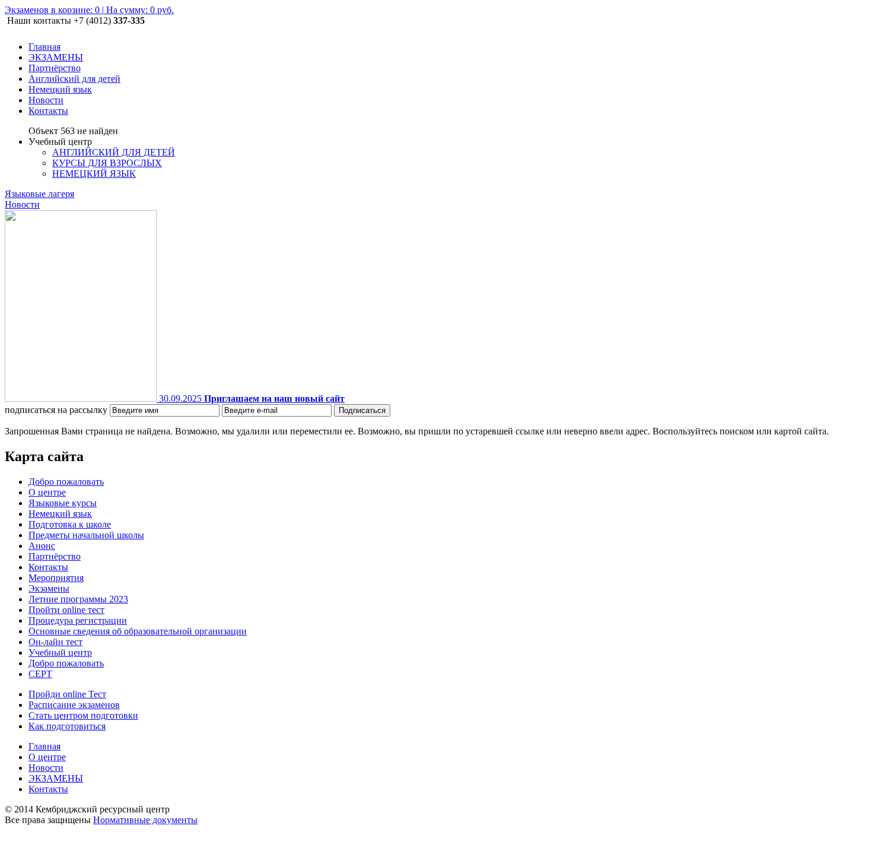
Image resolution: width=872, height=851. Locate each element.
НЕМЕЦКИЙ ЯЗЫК (94, 174)
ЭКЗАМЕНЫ (55, 778)
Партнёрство (54, 556)
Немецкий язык (60, 514)
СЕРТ (40, 674)
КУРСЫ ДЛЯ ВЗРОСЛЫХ (107, 163)
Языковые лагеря (39, 194)
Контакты (48, 567)
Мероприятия (56, 578)
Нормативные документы (145, 820)
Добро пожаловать (66, 482)
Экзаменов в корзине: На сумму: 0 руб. (89, 10)
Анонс (41, 546)
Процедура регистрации (77, 620)
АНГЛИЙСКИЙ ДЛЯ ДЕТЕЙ (113, 152)
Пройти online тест (66, 610)
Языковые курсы (62, 503)
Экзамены (48, 588)
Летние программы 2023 (78, 599)
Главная (44, 746)
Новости (22, 204)
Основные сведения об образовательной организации (137, 631)
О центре (47, 492)
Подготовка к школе (69, 524)
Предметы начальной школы (86, 535)
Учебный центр (60, 652)
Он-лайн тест (55, 642)
